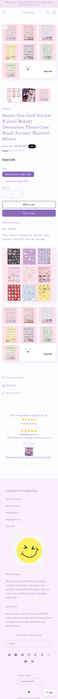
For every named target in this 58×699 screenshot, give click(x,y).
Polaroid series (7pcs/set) (18, 174)
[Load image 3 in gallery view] (44, 95)
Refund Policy (12, 512)
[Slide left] (3, 96)
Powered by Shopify (34, 698)
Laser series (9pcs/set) (16, 181)
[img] (29, 419)
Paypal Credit (8, 159)
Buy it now (29, 213)
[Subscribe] (48, 643)
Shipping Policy (13, 519)
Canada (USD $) (27, 681)
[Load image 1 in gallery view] (14, 95)
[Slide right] (54, 96)
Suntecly (25, 698)
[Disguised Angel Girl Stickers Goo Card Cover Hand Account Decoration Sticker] (29, 451)
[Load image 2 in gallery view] (29, 95)
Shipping (5, 150)
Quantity (6, 187)
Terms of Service (14, 499)
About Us (10, 526)
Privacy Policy (12, 506)
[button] (3, 12)
